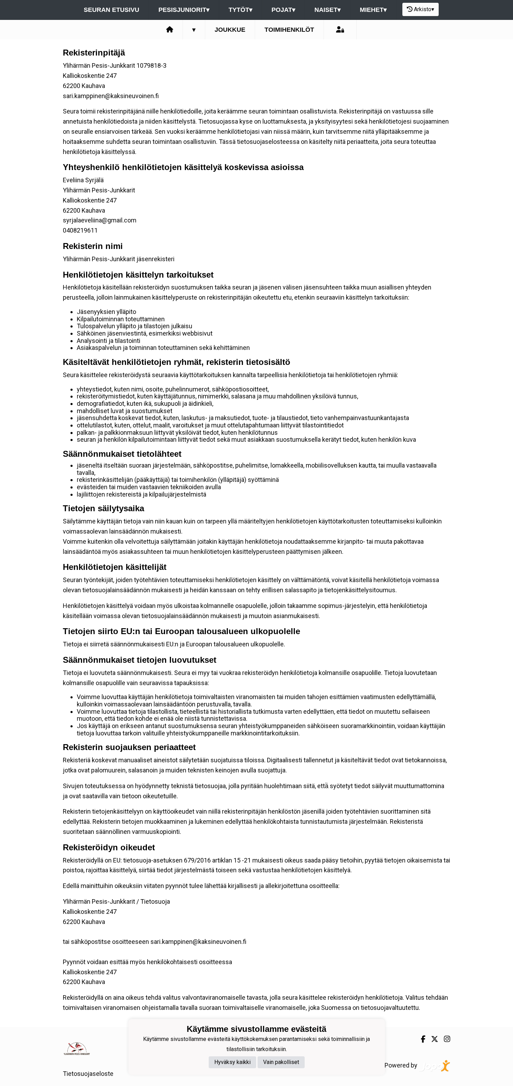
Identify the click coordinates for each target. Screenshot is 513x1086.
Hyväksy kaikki (232, 1062)
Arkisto (424, 9)
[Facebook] (420, 1039)
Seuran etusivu (111, 9)
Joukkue (230, 29)
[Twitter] (431, 1039)
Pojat (283, 9)
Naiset (327, 9)
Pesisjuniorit (183, 9)
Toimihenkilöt (289, 29)
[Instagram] (444, 1039)
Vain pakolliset (281, 1062)
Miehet (373, 9)
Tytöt (240, 9)
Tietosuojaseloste (88, 1073)
